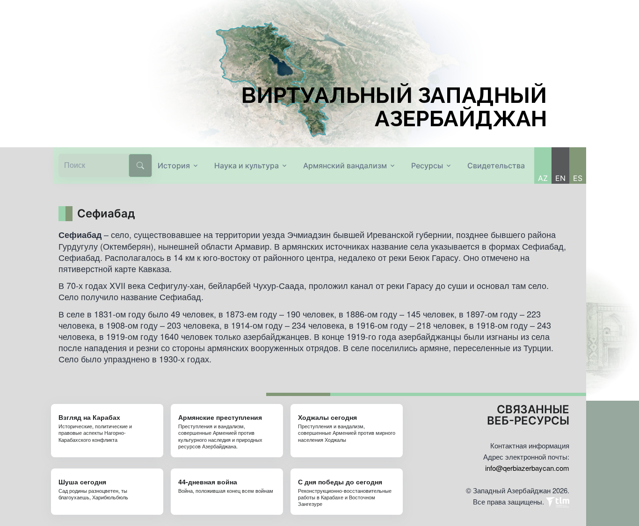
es (577, 178)
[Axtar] (140, 165)
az (543, 178)
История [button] (174, 165)
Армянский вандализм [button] (345, 165)
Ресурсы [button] (427, 165)
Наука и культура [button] (246, 165)
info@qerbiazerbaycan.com (527, 468)
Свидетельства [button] (496, 165)
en (560, 178)
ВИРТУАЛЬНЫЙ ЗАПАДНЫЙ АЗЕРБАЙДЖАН (394, 107)
